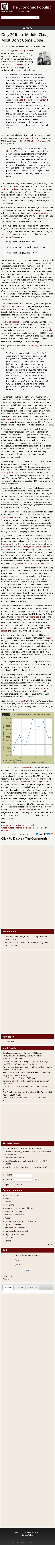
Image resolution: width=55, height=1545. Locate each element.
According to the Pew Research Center (29, 100)
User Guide (9, 1041)
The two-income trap (30, 617)
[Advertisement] (13, 886)
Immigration (10, 1237)
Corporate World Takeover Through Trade (23, 1148)
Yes (18, 1260)
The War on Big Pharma (15, 1157)
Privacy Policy (27, 1535)
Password (7, 1179)
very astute (9, 1205)
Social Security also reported (21, 809)
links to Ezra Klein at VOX (35, 141)
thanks (7, 1198)
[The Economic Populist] (4, 9)
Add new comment (27, 834)
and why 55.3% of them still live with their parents (30, 563)
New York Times (13, 151)
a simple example (27, 767)
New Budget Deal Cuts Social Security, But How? (26, 1167)
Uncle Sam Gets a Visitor (13, 1078)
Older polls (7, 1276)
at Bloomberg (19, 50)
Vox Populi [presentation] (32, 1287)
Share (41, 834)
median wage (21, 825)
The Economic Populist (31, 7)
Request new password (13, 1184)
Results (6, 1279)
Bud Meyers (17, 46)
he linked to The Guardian (16, 64)
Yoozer (8, 1218)
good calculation (12, 1195)
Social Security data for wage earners (17, 234)
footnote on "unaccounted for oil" (19, 1208)
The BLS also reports (10, 322)
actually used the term (43, 213)
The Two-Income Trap (11, 517)
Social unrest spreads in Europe (16, 1053)
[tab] (7, 1287)
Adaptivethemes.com (37, 1542)
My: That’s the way (13, 1224)
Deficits (8, 1240)
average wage (7, 825)
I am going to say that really (17, 1231)
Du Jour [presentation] (19, 1287)
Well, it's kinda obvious (14, 1214)
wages (11, 828)
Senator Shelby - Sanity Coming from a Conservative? (26, 1081)
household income (31, 828)
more (50, 1244)
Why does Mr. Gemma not (16, 1227)
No (18, 1264)
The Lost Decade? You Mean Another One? (21, 1086)
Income (18, 828)
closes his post (18, 701)
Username (7, 1175)
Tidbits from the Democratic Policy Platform (22, 1097)
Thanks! (8, 1201)
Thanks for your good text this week (20, 1221)
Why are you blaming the (15, 1234)
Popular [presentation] (8, 1287)
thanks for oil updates (14, 1211)
